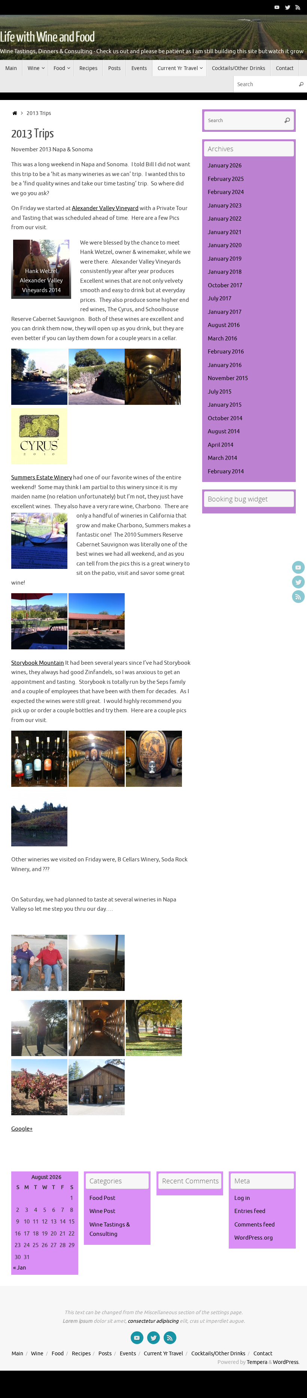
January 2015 (224, 405)
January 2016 (224, 365)
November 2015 (228, 378)
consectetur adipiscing (153, 1321)
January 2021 (224, 232)
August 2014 (224, 431)
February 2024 (226, 192)
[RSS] (298, 7)
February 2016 (226, 351)
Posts (105, 1353)
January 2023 (224, 205)
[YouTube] (277, 7)
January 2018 (224, 272)
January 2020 (224, 245)
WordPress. (286, 1362)
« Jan (19, 1267)
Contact (263, 1353)
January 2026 (224, 165)
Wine (37, 1353)
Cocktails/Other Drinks (218, 1353)
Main (17, 1353)
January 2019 (224, 259)
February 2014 (226, 471)
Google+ (22, 1128)
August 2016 (224, 325)
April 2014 (220, 445)
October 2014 (225, 418)
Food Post (102, 1198)
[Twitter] (287, 7)
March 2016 (222, 338)
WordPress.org (253, 1237)
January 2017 (224, 312)
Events (128, 1353)
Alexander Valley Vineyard (105, 208)
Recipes (81, 1353)
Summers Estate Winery (41, 477)
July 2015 (219, 391)
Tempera (257, 1362)
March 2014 (222, 458)
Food (58, 1353)
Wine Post (102, 1211)
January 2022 (224, 218)
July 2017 (219, 298)
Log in (242, 1198)
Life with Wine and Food (47, 37)
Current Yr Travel (163, 1353)
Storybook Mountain (37, 663)
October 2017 (225, 285)
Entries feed (249, 1211)
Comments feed (254, 1224)
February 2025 (226, 179)
